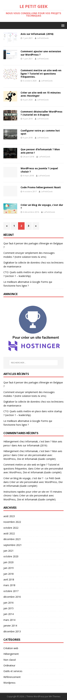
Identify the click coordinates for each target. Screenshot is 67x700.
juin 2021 (8, 550)
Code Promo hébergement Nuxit (41, 187)
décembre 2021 (12, 539)
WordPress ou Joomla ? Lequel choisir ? (39, 170)
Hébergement (11, 653)
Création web (10, 648)
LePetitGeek (43, 38)
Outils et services (12, 671)
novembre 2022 (12, 521)
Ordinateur (9, 665)
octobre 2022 (10, 527)
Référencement (12, 677)
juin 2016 (8, 602)
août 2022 (9, 533)
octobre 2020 (10, 556)
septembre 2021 (12, 545)
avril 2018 (8, 579)
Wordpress (9, 682)
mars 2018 (9, 585)
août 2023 (9, 516)
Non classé (9, 659)
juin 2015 (8, 608)
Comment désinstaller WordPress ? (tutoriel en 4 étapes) (41, 113)
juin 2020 (8, 562)
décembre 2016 (12, 596)
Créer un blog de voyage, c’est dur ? (42, 206)
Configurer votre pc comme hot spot (40, 132)
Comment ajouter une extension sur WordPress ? (41, 53)
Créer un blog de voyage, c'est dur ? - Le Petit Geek (31, 478)
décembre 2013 (12, 631)
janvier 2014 (10, 625)
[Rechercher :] (34, 363)
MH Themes (54, 696)
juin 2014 (8, 614)
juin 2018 (8, 573)
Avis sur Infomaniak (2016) (37, 34)
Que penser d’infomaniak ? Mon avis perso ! (40, 151)
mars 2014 (9, 619)
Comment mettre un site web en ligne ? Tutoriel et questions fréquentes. (41, 73)
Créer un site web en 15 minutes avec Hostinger (41, 94)
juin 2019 (8, 568)
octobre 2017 (10, 591)
